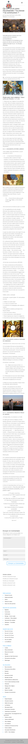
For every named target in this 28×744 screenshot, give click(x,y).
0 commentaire (11, 16)
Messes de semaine (9, 652)
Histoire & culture (8, 601)
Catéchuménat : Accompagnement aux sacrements (12, 714)
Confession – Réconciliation (11, 618)
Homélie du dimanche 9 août (9, 582)
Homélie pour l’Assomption (8, 580)
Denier (6, 599)
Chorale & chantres (9, 700)
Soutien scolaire (8, 717)
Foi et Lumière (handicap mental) (12, 681)
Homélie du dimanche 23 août (9, 576)
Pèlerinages (7, 660)
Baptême (7, 609)
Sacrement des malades (10, 620)
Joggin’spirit (7, 688)
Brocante (7, 673)
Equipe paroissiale (9, 597)
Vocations (7, 624)
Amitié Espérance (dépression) (11, 679)
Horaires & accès (8, 595)
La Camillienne (8, 641)
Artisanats (7, 683)
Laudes (6, 647)
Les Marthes (7, 705)
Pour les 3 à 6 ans (9, 631)
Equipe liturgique (8, 698)
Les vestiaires (8, 723)
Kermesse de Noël (9, 675)
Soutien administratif (9, 719)
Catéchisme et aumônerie (10, 711)
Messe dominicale (9, 649)
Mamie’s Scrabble (8, 690)
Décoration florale (8, 707)
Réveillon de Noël (8, 677)
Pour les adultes (8, 639)
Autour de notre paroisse (10, 603)
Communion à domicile (10, 709)
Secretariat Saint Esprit (9, 15)
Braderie (6, 671)
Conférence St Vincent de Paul (11, 725)
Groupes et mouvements (10, 692)
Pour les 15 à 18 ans (9, 637)
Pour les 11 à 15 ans (9, 635)
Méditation (5, 16)
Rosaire (6, 654)
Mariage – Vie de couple (10, 616)
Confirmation (7, 614)
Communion (7, 611)
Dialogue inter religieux (10, 685)
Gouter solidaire (8, 727)
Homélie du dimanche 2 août (9, 585)
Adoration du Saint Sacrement (11, 656)
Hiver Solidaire (8, 721)
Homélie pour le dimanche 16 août (10, 578)
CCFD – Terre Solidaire (10, 732)
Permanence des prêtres (10, 658)
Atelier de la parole (9, 703)
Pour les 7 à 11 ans (9, 633)
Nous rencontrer (8, 667)
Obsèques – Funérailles (10, 622)
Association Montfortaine (10, 729)
